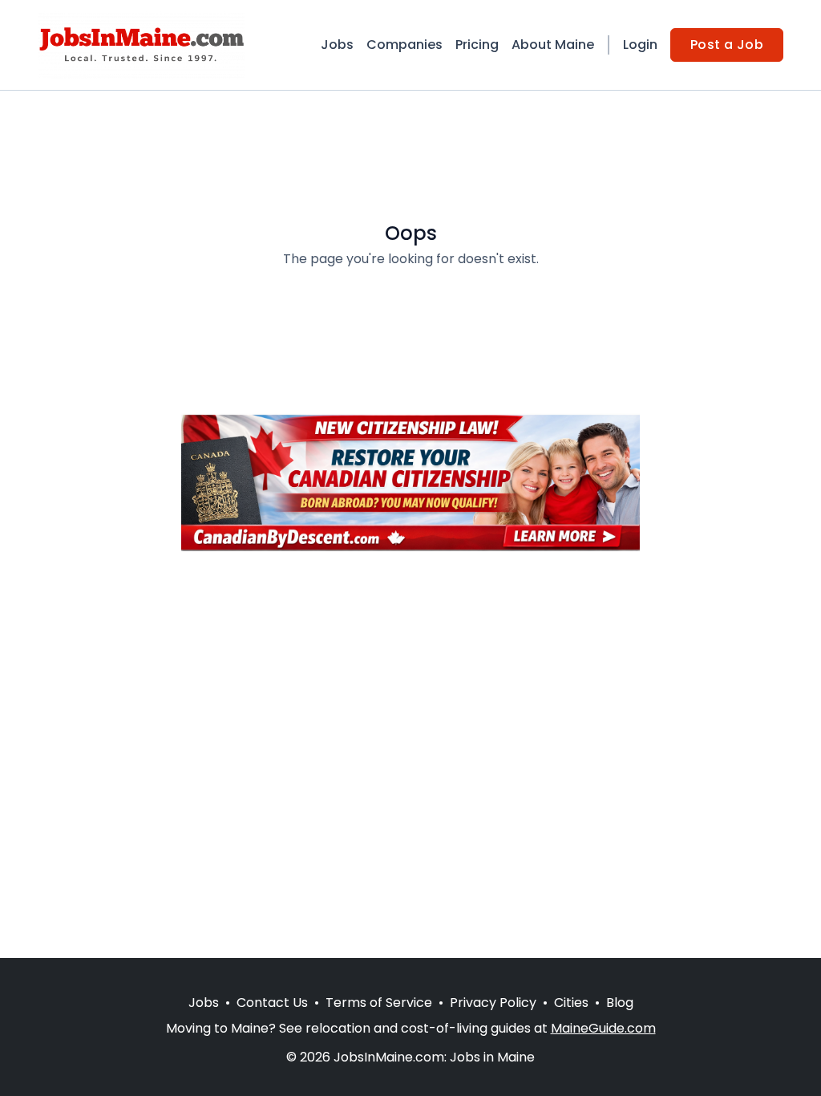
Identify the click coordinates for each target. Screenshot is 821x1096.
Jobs (337, 44)
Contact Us (272, 1002)
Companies (404, 44)
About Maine (553, 44)
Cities (571, 1002)
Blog (619, 1002)
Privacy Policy (493, 1002)
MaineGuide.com (603, 1028)
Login (640, 44)
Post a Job (726, 44)
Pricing (477, 44)
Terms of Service (379, 1002)
